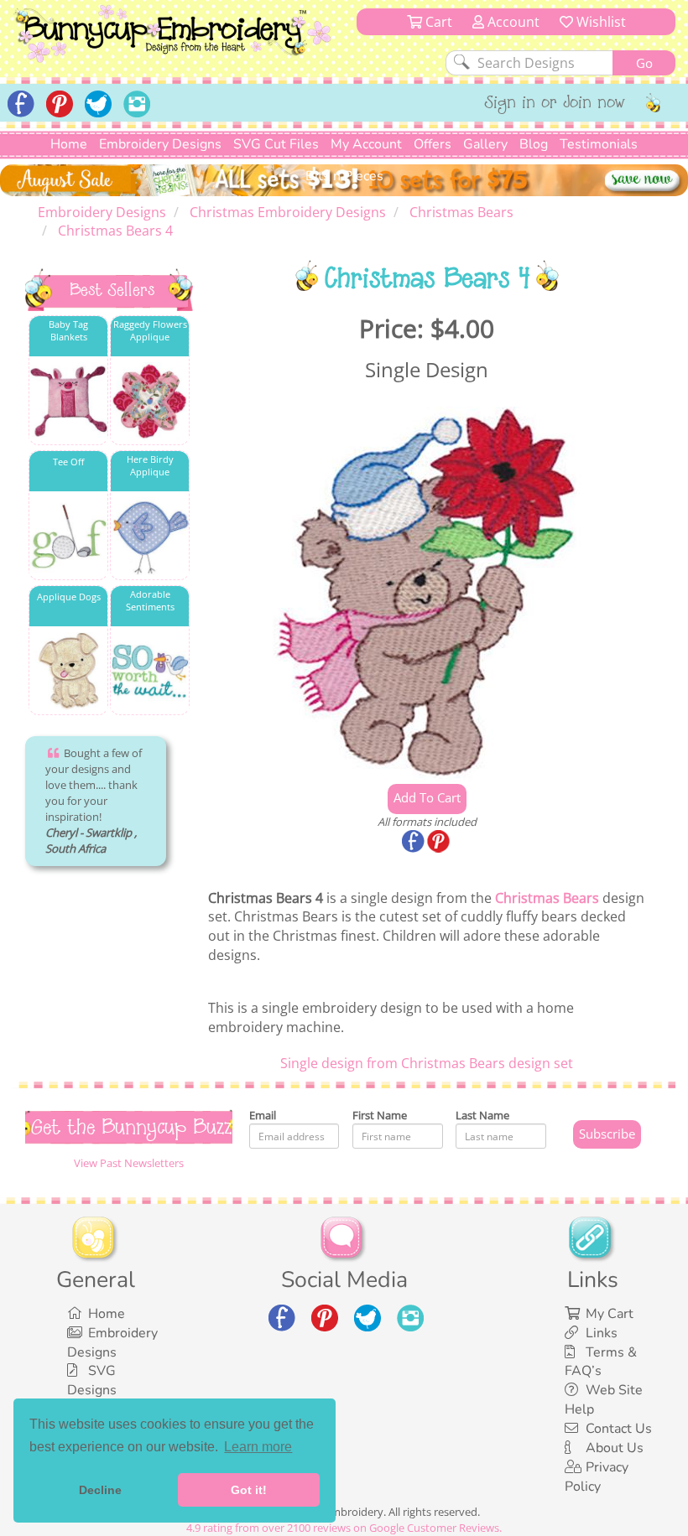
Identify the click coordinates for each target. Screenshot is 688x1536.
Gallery (485, 144)
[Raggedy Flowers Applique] (150, 401)
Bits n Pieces (344, 176)
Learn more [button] (258, 1447)
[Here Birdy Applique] (150, 536)
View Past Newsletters (129, 1162)
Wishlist (599, 22)
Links (602, 1333)
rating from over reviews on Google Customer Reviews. (344, 1527)
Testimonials (599, 144)
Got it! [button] (249, 1490)
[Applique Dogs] (68, 671)
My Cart (609, 1314)
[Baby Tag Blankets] (68, 401)
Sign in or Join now (555, 104)
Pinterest (439, 842)
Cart (437, 22)
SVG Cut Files (276, 144)
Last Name (482, 1115)
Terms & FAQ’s (601, 1362)
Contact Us (619, 1428)
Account (511, 22)
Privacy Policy (596, 1477)
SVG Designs (92, 1380)
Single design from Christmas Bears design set (426, 1063)
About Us (615, 1448)
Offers (432, 144)
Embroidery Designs (160, 144)
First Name (379, 1115)
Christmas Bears (547, 898)
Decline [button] (100, 1490)
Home (68, 144)
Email (262, 1115)
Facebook (414, 842)
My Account (366, 144)
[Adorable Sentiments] (150, 671)
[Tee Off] (68, 536)
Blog (533, 144)
